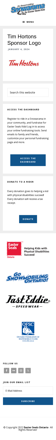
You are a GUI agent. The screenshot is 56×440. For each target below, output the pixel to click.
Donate (28, 219)
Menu (30, 21)
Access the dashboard (28, 160)
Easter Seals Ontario (36, 427)
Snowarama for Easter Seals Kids (28, 9)
